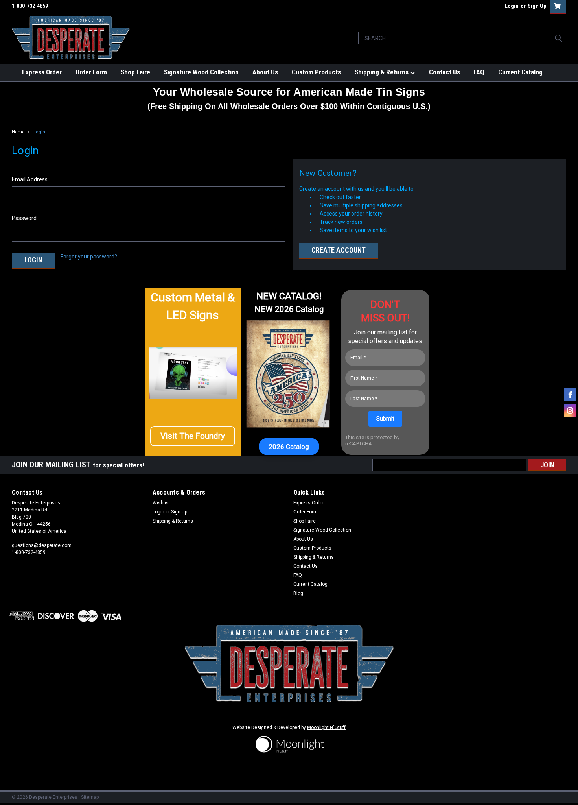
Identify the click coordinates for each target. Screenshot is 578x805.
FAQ (479, 72)
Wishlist (161, 503)
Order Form (91, 72)
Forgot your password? (89, 256)
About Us (265, 72)
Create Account (338, 250)
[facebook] (570, 394)
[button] (192, 436)
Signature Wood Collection (201, 72)
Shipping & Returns (382, 72)
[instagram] (570, 410)
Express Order (42, 72)
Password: (25, 218)
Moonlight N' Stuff (326, 727)
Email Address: (30, 179)
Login (512, 6)
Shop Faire (135, 72)
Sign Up (537, 6)
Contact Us (444, 72)
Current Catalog (520, 72)
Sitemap (90, 797)
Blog (298, 593)
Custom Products (316, 72)
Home (18, 132)
